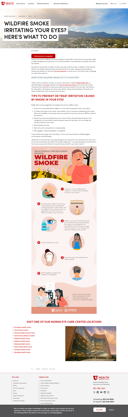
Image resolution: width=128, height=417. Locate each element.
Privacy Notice (57, 413)
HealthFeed (21, 16)
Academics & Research (20, 383)
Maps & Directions (18, 395)
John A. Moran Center (21, 330)
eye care (52, 369)
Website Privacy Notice (47, 395)
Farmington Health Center (22, 327)
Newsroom (16, 398)
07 (35, 16)
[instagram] (108, 392)
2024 (30, 16)
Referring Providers (19, 401)
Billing (15, 385)
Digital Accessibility (46, 393)
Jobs (14, 390)
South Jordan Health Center (23, 347)
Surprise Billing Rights (46, 403)
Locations (31, 3)
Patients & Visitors (43, 3)
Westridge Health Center (22, 352)
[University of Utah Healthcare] (104, 378)
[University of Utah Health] (7, 3)
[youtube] (101, 392)
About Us (16, 380)
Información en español (43, 56)
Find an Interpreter (18, 388)
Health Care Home (9, 16)
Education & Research (61, 3)
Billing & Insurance (102, 3)
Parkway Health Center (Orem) (24, 333)
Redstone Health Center (22, 341)
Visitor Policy (44, 388)
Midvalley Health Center (22, 338)
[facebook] (98, 392)
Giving (15, 393)
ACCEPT (99, 409)
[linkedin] (105, 392)
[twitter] (94, 392)
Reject (111, 409)
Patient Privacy (44, 385)
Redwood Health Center (22, 344)
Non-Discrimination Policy (47, 401)
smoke (38, 369)
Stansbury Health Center (22, 349)
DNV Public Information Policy (49, 398)
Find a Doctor (20, 3)
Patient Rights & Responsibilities (49, 383)
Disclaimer (43, 390)
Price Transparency (46, 380)
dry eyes (45, 369)
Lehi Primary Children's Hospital (24, 335)
